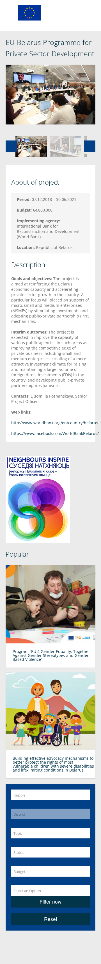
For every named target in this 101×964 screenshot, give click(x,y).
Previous (11, 146)
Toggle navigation (10, 13)
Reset (50, 918)
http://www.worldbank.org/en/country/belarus (54, 422)
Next (89, 146)
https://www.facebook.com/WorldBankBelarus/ (55, 433)
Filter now (50, 901)
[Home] (29, 12)
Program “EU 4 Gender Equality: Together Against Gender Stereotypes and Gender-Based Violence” (51, 655)
